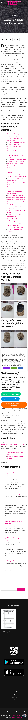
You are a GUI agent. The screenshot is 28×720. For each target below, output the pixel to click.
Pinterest (20, 442)
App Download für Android (10, 399)
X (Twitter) (9, 444)
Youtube (15, 442)
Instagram (21, 444)
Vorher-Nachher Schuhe (13, 144)
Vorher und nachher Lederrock (15, 161)
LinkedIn (3, 444)
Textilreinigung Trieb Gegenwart (13, 561)
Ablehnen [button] (20, 368)
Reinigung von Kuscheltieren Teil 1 (16, 200)
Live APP (14, 700)
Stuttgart (7, 576)
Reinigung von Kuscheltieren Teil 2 (16, 197)
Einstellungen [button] (6, 368)
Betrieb (14, 15)
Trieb (20, 576)
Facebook (15, 444)
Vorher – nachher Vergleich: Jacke (16, 159)
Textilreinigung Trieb (16, 715)
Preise (14, 686)
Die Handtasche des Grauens (15, 223)
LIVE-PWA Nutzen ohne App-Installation (14, 404)
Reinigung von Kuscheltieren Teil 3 (16, 195)
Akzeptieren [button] (14, 368)
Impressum (14, 694)
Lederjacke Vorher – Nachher (15, 163)
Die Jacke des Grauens (13, 151)
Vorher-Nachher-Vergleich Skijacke (16, 142)
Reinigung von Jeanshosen (14, 204)
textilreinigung (14, 576)
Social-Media (14, 691)
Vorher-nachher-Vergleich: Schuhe (16, 153)
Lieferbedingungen (14, 688)
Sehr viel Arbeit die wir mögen (13, 494)
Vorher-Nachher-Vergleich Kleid (16, 227)
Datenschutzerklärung (14, 697)
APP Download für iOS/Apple (11, 394)
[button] (24, 716)
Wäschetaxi (14, 703)
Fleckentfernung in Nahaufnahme (16, 202)
